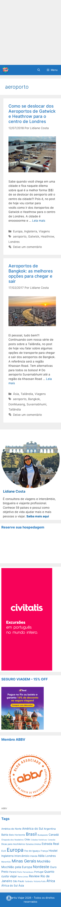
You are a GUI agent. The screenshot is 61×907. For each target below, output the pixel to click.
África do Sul (9, 885)
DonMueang (16, 404)
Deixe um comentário (27, 247)
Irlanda (33, 856)
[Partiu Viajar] (5, 70)
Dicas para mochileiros (13, 844)
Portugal (38, 871)
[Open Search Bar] (38, 70)
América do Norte (11, 828)
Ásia (16, 394)
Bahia (4, 834)
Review (34, 876)
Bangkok (34, 399)
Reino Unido (23, 877)
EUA (3, 850)
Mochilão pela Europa (16, 867)
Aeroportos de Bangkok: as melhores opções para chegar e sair (30, 273)
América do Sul (32, 828)
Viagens (44, 231)
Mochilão (43, 861)
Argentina (50, 828)
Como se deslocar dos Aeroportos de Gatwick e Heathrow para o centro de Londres (32, 113)
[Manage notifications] (9, 898)
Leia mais (38, 220)
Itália (41, 855)
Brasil (31, 834)
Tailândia (27, 394)
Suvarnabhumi (36, 404)
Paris (19, 872)
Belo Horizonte (17, 834)
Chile (27, 839)
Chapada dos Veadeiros (12, 840)
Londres (14, 241)
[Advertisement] (30, 32)
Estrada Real (50, 844)
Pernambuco (28, 872)
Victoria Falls (40, 881)
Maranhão (6, 862)
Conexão (51, 840)
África (50, 881)
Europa (18, 231)
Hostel (53, 850)
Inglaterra (30, 231)
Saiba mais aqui (37, 516)
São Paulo (18, 881)
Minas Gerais (24, 861)
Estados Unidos (33, 844)
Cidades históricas (39, 840)
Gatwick (33, 236)
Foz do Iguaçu (32, 850)
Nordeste (41, 866)
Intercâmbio (21, 855)
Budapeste (43, 835)
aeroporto (19, 236)
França (44, 850)
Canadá (54, 834)
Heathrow (47, 236)
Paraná (12, 871)
